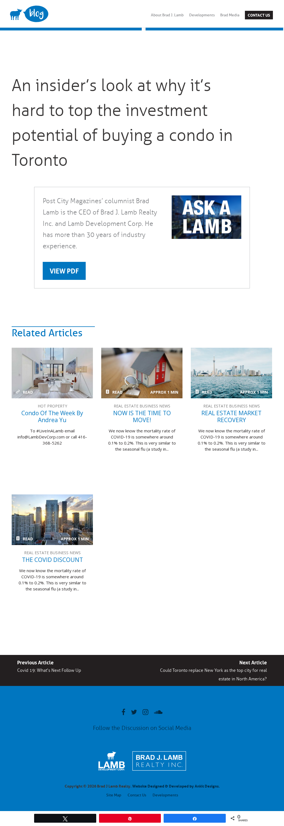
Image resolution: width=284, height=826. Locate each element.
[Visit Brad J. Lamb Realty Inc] (159, 773)
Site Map (113, 795)
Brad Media (229, 15)
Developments (202, 15)
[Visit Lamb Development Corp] (111, 771)
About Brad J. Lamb (167, 15)
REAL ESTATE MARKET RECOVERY (231, 373)
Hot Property (52, 406)
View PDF (64, 270)
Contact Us (259, 15)
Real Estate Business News (142, 406)
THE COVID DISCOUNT (52, 519)
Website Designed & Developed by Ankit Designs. (176, 786)
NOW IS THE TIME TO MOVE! (141, 373)
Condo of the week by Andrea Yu (52, 373)
